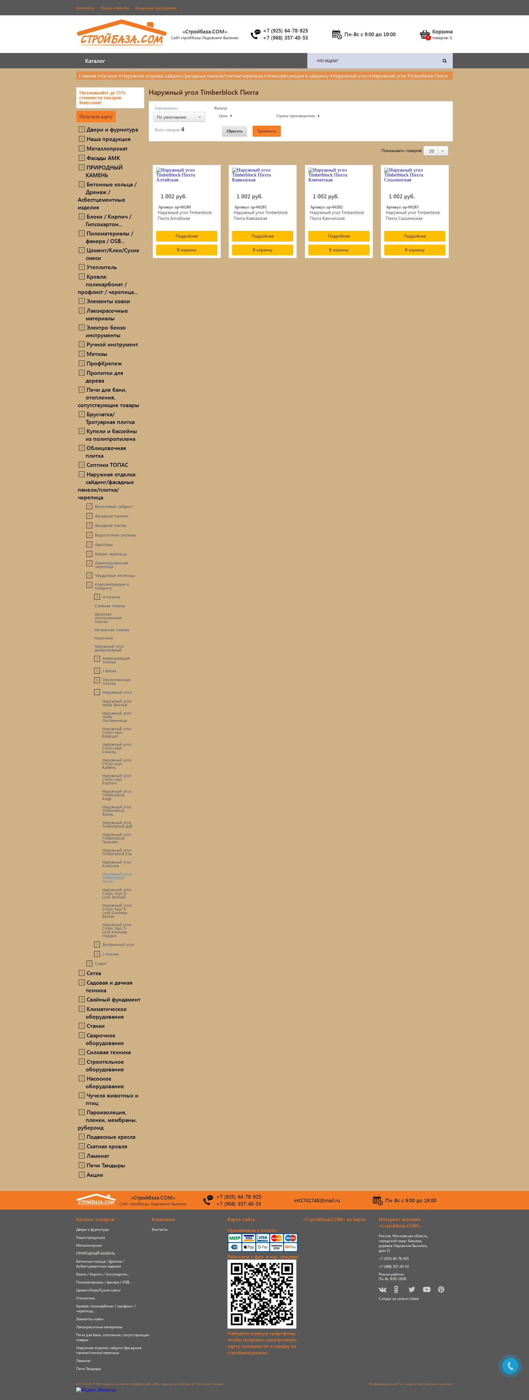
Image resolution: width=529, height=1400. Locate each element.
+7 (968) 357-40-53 (394, 1266)
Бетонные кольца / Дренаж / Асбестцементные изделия (107, 195)
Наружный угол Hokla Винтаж (116, 703)
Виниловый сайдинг (114, 506)
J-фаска (109, 671)
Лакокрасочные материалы (107, 314)
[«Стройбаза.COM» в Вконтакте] (383, 1290)
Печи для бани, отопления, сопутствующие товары (108, 397)
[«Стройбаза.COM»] (122, 48)
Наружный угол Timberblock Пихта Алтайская (185, 215)
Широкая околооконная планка (108, 617)
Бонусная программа (155, 8)
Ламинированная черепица (111, 564)
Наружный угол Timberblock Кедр (116, 794)
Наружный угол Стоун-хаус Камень (116, 763)
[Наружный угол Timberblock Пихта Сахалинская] (414, 178)
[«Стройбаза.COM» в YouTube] (427, 1290)
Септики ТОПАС (107, 464)
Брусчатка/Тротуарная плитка (110, 417)
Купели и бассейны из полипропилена (111, 434)
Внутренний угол (118, 944)
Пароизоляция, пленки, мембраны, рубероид (107, 1119)
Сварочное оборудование (105, 1039)
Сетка (94, 973)
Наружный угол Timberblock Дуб (117, 824)
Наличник (104, 638)
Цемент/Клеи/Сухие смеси (112, 253)
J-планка (111, 954)
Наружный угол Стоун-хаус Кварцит (116, 732)
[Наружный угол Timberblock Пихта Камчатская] (339, 178)
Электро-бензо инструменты (106, 331)
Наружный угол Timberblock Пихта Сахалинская (413, 215)
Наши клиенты (115, 8)
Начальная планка (112, 629)
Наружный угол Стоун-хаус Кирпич (116, 779)
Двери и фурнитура (112, 129)
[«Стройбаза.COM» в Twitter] (412, 1290)
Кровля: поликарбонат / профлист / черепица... (107, 284)
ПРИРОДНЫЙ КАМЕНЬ (104, 171)
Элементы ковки (108, 301)
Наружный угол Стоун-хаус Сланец (116, 747)
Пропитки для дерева (104, 376)
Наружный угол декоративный (109, 648)
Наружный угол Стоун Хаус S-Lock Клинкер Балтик (116, 910)
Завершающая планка (116, 660)
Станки (96, 1025)
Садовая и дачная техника (109, 986)
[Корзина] (424, 34)
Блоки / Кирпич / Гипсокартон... (108, 220)
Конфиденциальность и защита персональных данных (410, 1384)
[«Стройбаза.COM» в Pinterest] (441, 1290)
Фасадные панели (111, 516)
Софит (101, 963)
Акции (95, 1174)
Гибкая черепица (111, 554)
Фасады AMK (103, 158)
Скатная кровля (107, 1146)
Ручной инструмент (112, 344)
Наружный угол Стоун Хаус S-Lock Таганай (116, 893)
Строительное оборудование (105, 1065)
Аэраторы (104, 544)
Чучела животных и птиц (112, 1099)
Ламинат (98, 1155)
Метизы (97, 353)
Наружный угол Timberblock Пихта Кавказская (261, 215)
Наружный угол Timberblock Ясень (116, 810)
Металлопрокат (107, 148)
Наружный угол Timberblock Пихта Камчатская (337, 215)
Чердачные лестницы (115, 575)
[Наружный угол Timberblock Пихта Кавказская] (262, 178)
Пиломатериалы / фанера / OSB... (109, 237)
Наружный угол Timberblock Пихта (116, 877)
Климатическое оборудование (106, 1012)
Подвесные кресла (111, 1136)
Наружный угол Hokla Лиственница (116, 716)
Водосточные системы (115, 535)
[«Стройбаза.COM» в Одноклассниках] (396, 1290)
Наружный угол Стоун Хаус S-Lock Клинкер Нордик (116, 930)
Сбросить (234, 131)
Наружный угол (117, 692)
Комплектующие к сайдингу (112, 586)
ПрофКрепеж (104, 363)
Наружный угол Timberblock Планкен (116, 838)
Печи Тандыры (106, 1165)
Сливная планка (110, 606)
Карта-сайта (241, 1219)
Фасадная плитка (110, 525)
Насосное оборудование (105, 1082)
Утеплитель (102, 267)
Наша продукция (109, 139)
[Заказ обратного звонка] (255, 34)
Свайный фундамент (114, 999)
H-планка (111, 597)
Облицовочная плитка (106, 451)
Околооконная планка (116, 681)
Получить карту (96, 116)
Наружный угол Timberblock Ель (117, 852)
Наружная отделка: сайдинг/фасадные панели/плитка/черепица (107, 485)
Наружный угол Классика (116, 864)
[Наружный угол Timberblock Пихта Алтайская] (186, 178)
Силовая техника (109, 1052)
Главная (87, 75)
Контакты (85, 8)
